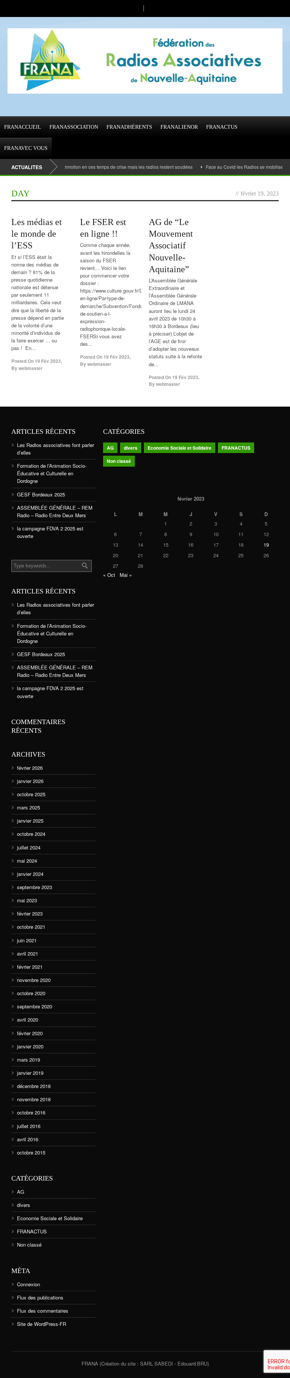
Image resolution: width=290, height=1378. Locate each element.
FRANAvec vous (26, 148)
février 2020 (30, 1033)
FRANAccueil (22, 127)
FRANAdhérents (129, 127)
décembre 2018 (34, 1086)
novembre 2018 (34, 1099)
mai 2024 (27, 860)
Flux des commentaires (42, 1310)
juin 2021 (27, 940)
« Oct (109, 574)
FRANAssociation (73, 127)
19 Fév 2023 (48, 361)
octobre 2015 (31, 1152)
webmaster (31, 368)
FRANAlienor (179, 127)
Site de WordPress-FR (41, 1323)
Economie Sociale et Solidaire (50, 1218)
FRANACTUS (222, 127)
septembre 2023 (34, 887)
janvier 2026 (30, 781)
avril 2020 (27, 1019)
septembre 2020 (34, 1006)
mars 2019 (28, 1059)
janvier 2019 (30, 1072)
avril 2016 (27, 1139)
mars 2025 (28, 807)
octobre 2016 (31, 1112)
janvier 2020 (30, 1046)
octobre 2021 (31, 926)
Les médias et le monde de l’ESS (36, 233)
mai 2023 (27, 900)
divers (23, 1204)
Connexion (28, 1284)
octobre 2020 (31, 993)
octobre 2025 (31, 794)
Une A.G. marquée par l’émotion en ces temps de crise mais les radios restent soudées (92, 166)
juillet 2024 (28, 847)
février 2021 (30, 966)
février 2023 (30, 913)
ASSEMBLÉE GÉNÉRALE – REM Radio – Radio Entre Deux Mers (55, 511)
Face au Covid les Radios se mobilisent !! (236, 166)
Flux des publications (40, 1297)
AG (20, 1191)
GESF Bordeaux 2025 (41, 494)
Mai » (126, 574)
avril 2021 (27, 953)
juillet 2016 (28, 1126)
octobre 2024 (31, 833)
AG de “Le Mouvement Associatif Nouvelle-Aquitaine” (171, 245)
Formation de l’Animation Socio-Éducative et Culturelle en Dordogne (51, 473)
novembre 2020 (34, 979)
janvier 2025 (30, 820)
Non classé (29, 1244)
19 (266, 544)
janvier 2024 (30, 873)
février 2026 (30, 767)
